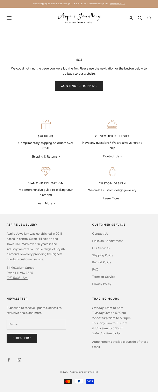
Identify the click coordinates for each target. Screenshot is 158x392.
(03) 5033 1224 (117, 3)
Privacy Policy (101, 284)
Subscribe (22, 338)
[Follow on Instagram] (19, 360)
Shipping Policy (102, 255)
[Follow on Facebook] (9, 360)
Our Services (101, 248)
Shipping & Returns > (45, 156)
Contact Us (100, 233)
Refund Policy (101, 262)
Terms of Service (103, 277)
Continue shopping (79, 86)
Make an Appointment (107, 241)
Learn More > (46, 203)
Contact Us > (112, 156)
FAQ (95, 269)
